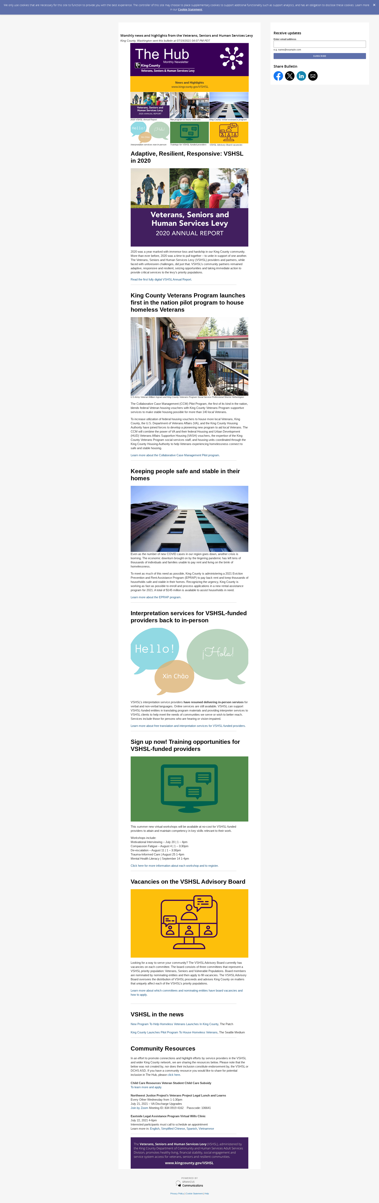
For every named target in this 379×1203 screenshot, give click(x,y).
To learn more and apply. (146, 1087)
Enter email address (285, 39)
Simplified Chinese (173, 1128)
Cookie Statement (190, 9)
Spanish (192, 1128)
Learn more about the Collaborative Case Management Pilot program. (175, 455)
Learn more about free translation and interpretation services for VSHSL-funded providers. (188, 725)
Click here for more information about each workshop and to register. (175, 865)
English (154, 1128)
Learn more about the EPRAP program (156, 597)
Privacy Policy (177, 1193)
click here (174, 1074)
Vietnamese (206, 1128)
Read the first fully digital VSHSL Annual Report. (161, 279)
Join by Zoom (139, 1108)
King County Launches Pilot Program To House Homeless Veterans (174, 1032)
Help (207, 1193)
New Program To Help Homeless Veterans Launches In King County (174, 1024)
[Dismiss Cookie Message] (374, 3)
